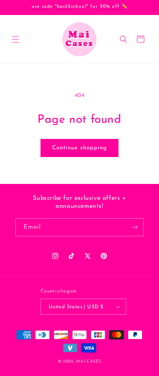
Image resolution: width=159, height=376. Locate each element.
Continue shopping (79, 148)
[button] (15, 39)
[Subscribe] (134, 227)
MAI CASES (88, 361)
